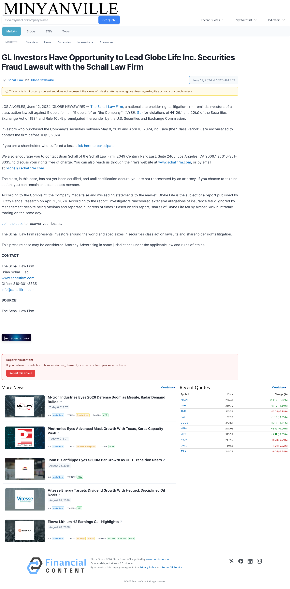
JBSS (80, 477)
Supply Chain (83, 415)
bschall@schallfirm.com (25, 168)
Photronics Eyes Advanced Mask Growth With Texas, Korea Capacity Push (105, 431)
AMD (183, 411)
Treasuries (106, 42)
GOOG (184, 422)
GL (139, 112)
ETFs (49, 31)
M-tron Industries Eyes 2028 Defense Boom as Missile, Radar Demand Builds (106, 399)
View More (167, 387)
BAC (183, 417)
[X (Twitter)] (231, 565)
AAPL (183, 405)
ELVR (131, 538)
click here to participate (95, 146)
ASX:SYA (122, 538)
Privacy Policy (148, 567)
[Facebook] (241, 565)
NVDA (184, 440)
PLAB (111, 446)
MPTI (105, 415)
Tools (66, 31)
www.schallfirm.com (18, 278)
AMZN (184, 399)
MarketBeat (58, 415)
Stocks (31, 31)
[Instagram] (259, 565)
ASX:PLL (111, 538)
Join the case (12, 223)
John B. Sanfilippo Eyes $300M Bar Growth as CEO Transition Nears (107, 460)
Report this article (20, 373)
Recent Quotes (210, 20)
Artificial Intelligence (86, 446)
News (47, 42)
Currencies (64, 42)
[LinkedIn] (250, 565)
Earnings (81, 538)
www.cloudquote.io (157, 559)
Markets (11, 31)
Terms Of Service (172, 567)
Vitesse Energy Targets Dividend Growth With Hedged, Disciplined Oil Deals (106, 492)
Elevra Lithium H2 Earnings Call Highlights (85, 522)
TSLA (183, 451)
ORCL (184, 445)
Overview (32, 42)
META (184, 428)
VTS (79, 508)
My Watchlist (244, 20)
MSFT (183, 434)
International (85, 42)
